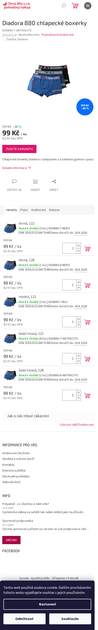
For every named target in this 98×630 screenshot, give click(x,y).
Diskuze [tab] (54, 210)
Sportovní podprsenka (17, 521)
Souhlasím (70, 618)
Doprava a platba (13, 470)
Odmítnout (24, 618)
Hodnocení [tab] (38, 210)
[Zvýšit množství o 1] (78, 245)
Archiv (11, 540)
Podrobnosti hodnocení (57, 35)
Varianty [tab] (11, 210)
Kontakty (8, 465)
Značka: (17, 39)
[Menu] (87, 5)
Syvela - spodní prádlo (34, 578)
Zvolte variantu (19, 149)
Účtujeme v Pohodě (65, 578)
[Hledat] (63, 5)
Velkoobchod (11, 482)
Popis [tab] (24, 210)
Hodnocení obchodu (16, 453)
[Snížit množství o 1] (78, 251)
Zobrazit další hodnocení (76, 425)
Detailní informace (14, 168)
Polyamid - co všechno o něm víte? (25, 504)
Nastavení (47, 604)
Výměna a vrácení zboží (18, 459)
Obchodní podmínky (16, 476)
